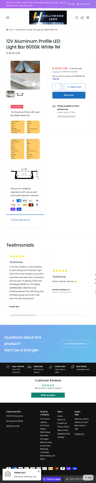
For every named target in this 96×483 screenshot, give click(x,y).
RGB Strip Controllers (44, 450)
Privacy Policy (63, 427)
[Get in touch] (82, 17)
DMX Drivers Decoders (45, 434)
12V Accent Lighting (45, 420)
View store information (66, 116)
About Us (61, 420)
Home (11, 30)
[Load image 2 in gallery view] (20, 94)
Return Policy (62, 430)
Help (72, 4)
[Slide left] (34, 84)
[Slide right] (39, 84)
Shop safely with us (21, 219)
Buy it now (69, 95)
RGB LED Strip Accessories (46, 444)
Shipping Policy (63, 434)
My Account (85, 4)
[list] (48, 282)
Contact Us (62, 423)
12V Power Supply (44, 427)
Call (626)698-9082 (75, 343)
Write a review (48, 395)
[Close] (38, 471)
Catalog (60, 437)
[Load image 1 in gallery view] (10, 94)
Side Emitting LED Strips (47, 457)
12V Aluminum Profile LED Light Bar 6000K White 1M (36, 30)
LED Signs (44, 439)
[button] (7, 17)
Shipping (55, 72)
